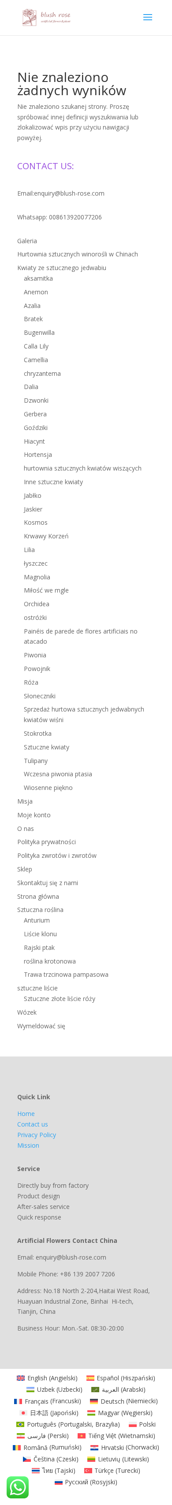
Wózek (27, 1012)
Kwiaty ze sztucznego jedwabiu (61, 267)
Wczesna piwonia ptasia (58, 774)
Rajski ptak (39, 947)
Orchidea (36, 604)
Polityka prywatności (46, 842)
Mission (28, 1145)
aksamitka (38, 278)
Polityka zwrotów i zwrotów (57, 855)
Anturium (37, 920)
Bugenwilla (39, 332)
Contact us (32, 1124)
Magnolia (37, 577)
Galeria (27, 241)
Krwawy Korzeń (46, 536)
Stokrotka (38, 733)
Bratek (33, 319)
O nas (25, 828)
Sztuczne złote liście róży (59, 998)
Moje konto (34, 815)
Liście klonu (40, 934)
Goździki (36, 427)
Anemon (36, 292)
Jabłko (32, 495)
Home (26, 1113)
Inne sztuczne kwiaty (53, 482)
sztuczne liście (37, 988)
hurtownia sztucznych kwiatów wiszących (83, 468)
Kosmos (36, 522)
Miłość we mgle (46, 590)
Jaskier (33, 509)
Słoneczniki (40, 696)
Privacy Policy (36, 1135)
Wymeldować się (41, 1026)
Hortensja (38, 454)
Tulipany (36, 760)
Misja (25, 801)
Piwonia (35, 655)
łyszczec (36, 563)
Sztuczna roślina (40, 909)
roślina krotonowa (50, 961)
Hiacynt (34, 441)
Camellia (36, 360)
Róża (31, 682)
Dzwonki (36, 400)
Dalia (31, 386)
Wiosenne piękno (48, 787)
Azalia (32, 305)
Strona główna (38, 896)
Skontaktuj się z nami (47, 883)
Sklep (24, 869)
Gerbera (35, 414)
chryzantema (42, 373)
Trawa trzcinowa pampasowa (66, 974)
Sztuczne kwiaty (46, 747)
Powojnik (37, 668)
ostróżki (35, 617)
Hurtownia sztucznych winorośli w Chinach (77, 254)
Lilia (29, 549)
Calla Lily (36, 346)
